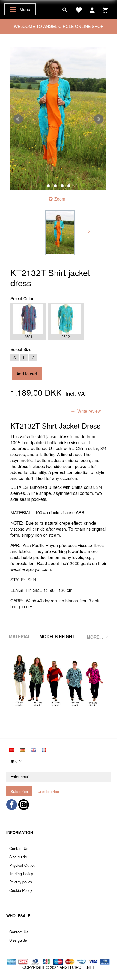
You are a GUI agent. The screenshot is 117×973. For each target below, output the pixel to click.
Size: (21, 349)
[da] (11, 749)
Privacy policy (20, 882)
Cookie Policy (20, 890)
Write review (88, 411)
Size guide (18, 857)
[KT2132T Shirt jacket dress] (58, 118)
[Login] (92, 9)
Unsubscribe (48, 791)
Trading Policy (21, 873)
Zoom (59, 199)
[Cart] (105, 9)
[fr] (44, 749)
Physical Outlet (22, 865)
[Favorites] (78, 9)
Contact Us (18, 848)
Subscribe (19, 791)
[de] (22, 749)
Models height (57, 636)
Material (20, 636)
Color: (22, 298)
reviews (52, 411)
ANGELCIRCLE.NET (77, 967)
